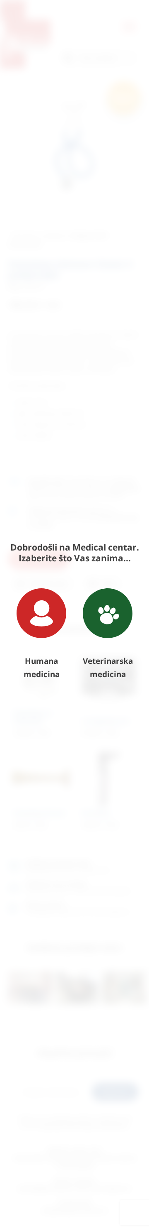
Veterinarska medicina (108, 668)
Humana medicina (42, 668)
